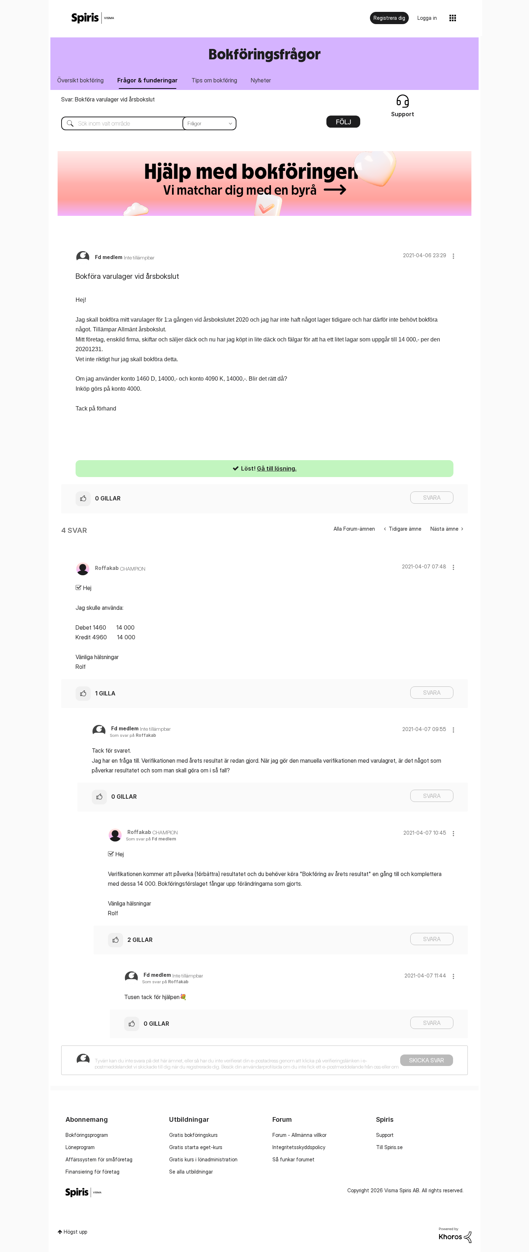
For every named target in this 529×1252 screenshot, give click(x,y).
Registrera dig (389, 18)
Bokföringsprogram (86, 1135)
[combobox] (143, 123)
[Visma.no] (93, 18)
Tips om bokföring (214, 80)
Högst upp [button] (75, 1232)
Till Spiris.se (389, 1147)
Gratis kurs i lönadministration (203, 1159)
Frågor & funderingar (147, 80)
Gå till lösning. (277, 468)
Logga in (427, 18)
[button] (453, 256)
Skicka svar (426, 1060)
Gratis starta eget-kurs (195, 1147)
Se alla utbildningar (191, 1172)
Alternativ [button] (343, 124)
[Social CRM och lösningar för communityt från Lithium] (455, 1234)
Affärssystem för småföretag (98, 1159)
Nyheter (261, 80)
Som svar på (133, 735)
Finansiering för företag (92, 1172)
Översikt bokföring (80, 80)
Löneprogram (80, 1147)
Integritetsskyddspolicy (298, 1147)
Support (385, 1135)
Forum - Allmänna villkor (299, 1135)
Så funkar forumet (293, 1159)
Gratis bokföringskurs (193, 1135)
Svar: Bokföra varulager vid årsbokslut (108, 99)
